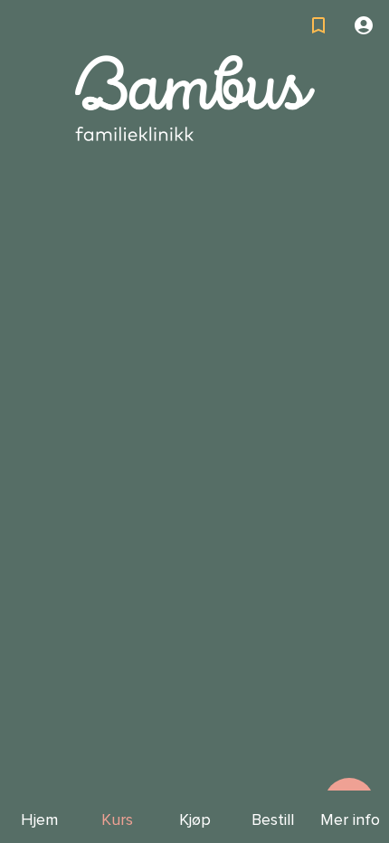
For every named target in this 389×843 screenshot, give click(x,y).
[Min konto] (363, 25)
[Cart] (318, 25)
